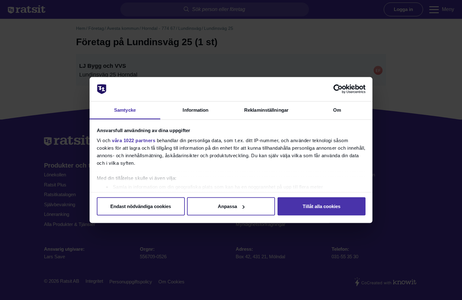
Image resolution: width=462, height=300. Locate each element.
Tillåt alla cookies (321, 206)
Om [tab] (337, 109)
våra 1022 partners (133, 140)
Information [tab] (195, 109)
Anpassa (227, 206)
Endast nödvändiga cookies (140, 206)
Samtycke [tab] (125, 109)
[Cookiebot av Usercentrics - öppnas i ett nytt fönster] (338, 89)
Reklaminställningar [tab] (266, 109)
